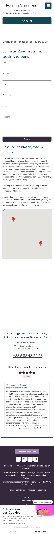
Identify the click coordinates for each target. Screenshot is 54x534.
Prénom (6, 73)
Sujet (5, 106)
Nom (4, 63)
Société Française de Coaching (33, 490)
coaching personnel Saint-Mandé (25, 174)
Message (6, 117)
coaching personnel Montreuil (24, 188)
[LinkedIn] (30, 459)
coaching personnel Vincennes (21, 171)
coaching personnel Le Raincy (15, 179)
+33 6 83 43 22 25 (27, 355)
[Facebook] (18, 459)
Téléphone (7, 95)
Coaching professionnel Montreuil (17, 185)
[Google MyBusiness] (24, 459)
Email (5, 84)
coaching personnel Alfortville (37, 177)
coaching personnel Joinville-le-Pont (18, 166)
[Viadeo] (35, 459)
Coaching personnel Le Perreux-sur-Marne (20, 158)
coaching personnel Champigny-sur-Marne (30, 163)
